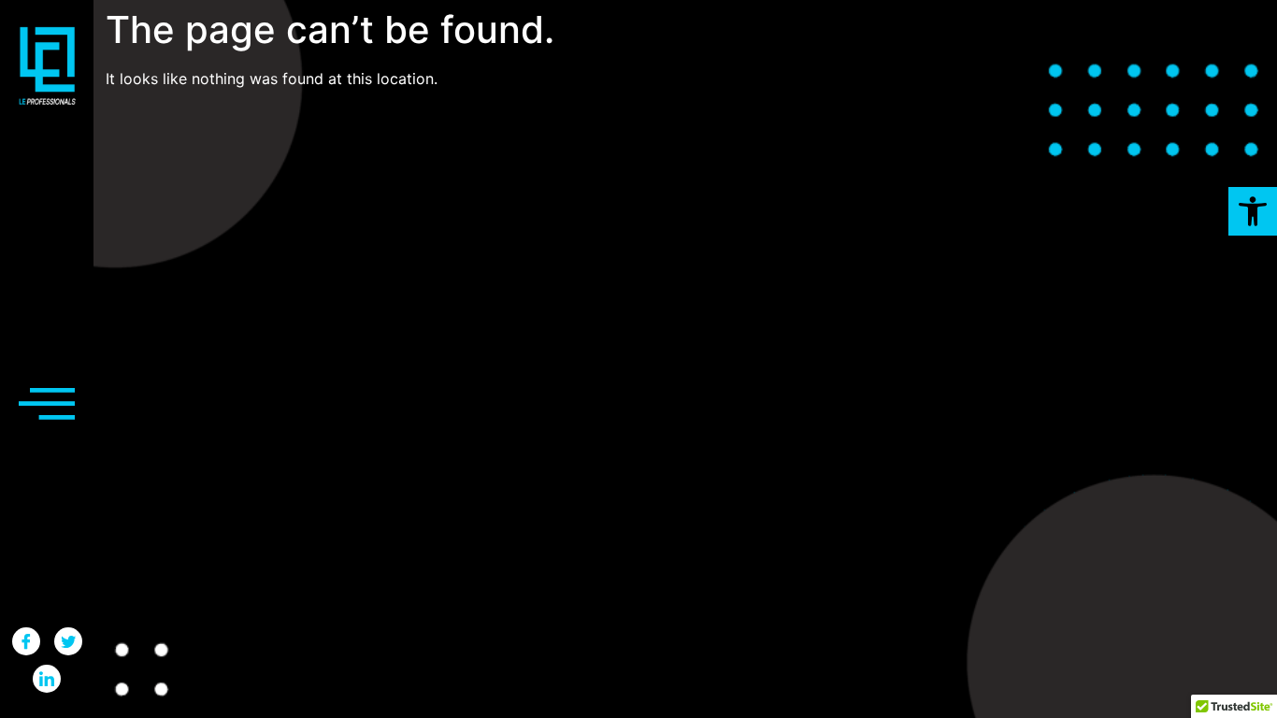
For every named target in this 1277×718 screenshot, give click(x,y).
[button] (1252, 211)
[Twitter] (68, 641)
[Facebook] (26, 641)
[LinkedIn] (47, 679)
